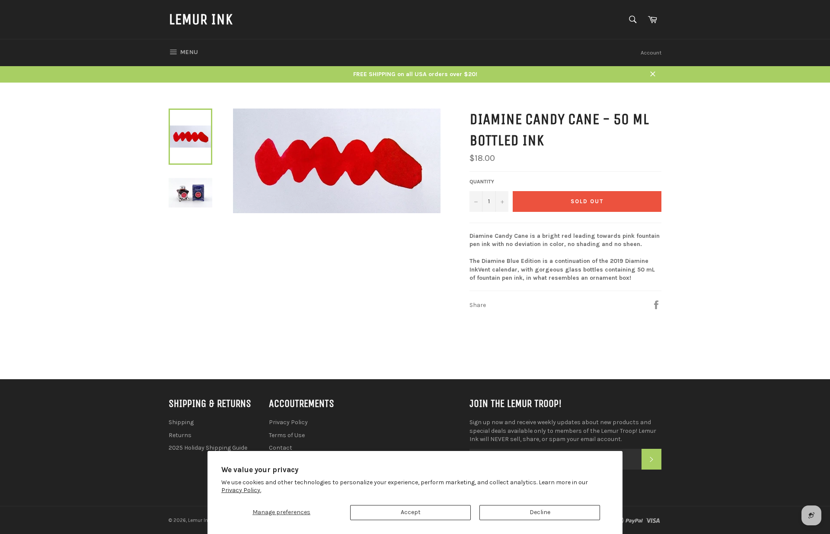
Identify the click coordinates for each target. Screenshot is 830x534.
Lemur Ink (201, 19)
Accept (411, 512)
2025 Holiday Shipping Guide (208, 447)
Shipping (181, 422)
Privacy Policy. (241, 490)
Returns (180, 435)
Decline (540, 512)
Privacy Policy (288, 422)
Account (651, 52)
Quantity (481, 182)
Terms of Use (287, 435)
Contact (280, 447)
